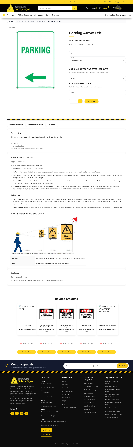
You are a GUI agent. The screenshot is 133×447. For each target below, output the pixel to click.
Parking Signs (20, 146)
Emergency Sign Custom (113, 411)
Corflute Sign (57, 258)
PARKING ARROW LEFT (20, 148)
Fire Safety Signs (89, 400)
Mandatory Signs (89, 406)
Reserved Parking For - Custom (112, 382)
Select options (26, 352)
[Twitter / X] (17, 413)
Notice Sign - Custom (112, 386)
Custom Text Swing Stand (113, 414)
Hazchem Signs (89, 403)
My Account (66, 397)
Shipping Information (69, 407)
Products (65, 385)
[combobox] (55, 8)
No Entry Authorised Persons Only (112, 395)
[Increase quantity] (80, 101)
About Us (65, 388)
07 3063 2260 (125, 15)
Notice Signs (88, 409)
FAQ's (64, 401)
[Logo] (4, 15)
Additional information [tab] (35, 125)
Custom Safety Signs (90, 390)
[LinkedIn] (21, 413)
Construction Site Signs (91, 387)
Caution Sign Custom (112, 400)
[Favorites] (100, 8)
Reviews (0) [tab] (51, 125)
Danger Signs (88, 393)
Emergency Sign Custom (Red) (113, 390)
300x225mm (48, 263)
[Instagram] (26, 413)
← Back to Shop (11, 28)
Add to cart (91, 101)
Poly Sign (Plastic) (67, 258)
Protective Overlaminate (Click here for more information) (88, 72)
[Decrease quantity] (71, 101)
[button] (26, 343)
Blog (63, 404)
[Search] (74, 8)
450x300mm (57, 263)
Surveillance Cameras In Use (113, 404)
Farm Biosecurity (110, 408)
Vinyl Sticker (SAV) (79, 258)
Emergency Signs (89, 396)
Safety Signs (39, 148)
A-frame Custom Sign (112, 417)
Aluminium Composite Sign (44, 258)
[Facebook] (12, 413)
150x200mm (40, 263)
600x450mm (65, 263)
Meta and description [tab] (16, 125)
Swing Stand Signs (90, 412)
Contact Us (65, 394)
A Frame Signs (88, 383)
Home (64, 381)
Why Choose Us (67, 391)
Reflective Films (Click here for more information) (85, 87)
